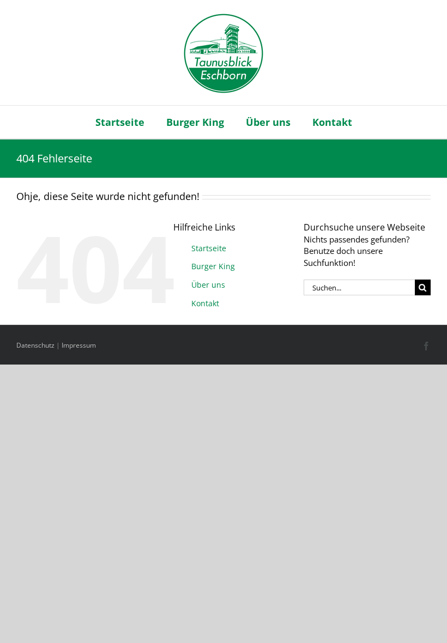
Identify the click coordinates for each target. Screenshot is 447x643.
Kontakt (205, 303)
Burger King (213, 266)
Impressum (79, 345)
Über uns (208, 285)
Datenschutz (35, 345)
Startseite (208, 248)
